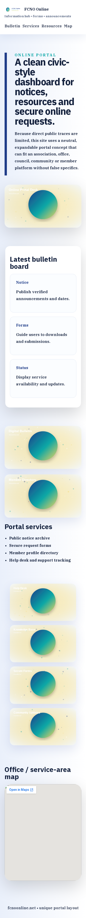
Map (68, 26)
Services (30, 26)
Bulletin (12, 26)
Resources (52, 26)
